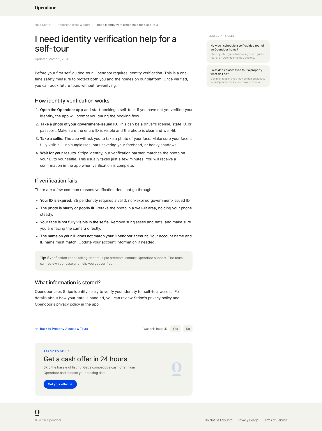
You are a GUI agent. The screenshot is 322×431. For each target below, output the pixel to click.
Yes (175, 328)
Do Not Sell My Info (218, 420)
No (188, 328)
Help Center (43, 24)
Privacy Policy (248, 420)
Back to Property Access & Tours (64, 328)
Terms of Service (275, 420)
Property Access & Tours (73, 24)
